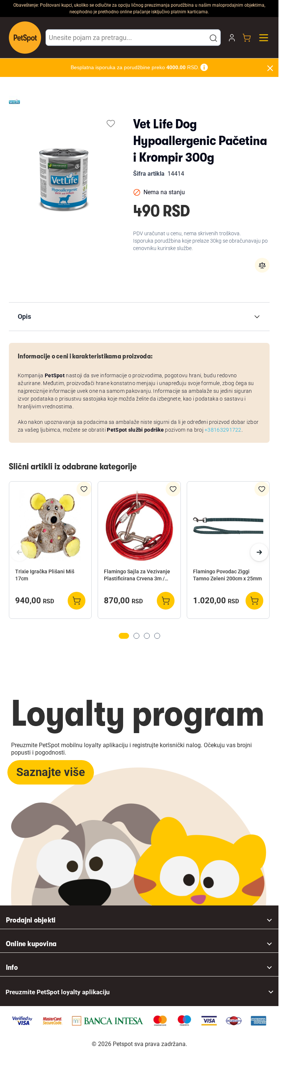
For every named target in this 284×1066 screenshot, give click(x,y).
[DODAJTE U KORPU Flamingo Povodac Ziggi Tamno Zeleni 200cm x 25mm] (254, 601)
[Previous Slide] (19, 552)
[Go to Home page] (25, 37)
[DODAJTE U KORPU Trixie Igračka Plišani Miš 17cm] (76, 601)
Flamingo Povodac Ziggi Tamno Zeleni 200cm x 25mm (227, 575)
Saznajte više (50, 772)
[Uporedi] (262, 265)
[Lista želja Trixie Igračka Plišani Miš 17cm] (84, 489)
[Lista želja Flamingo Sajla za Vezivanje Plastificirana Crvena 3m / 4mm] (173, 489)
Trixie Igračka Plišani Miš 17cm (44, 575)
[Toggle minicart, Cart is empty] (246, 37)
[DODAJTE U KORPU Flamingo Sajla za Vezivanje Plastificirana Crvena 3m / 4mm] (166, 601)
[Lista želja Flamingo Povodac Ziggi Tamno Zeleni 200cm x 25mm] (261, 489)
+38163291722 (222, 430)
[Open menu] (264, 38)
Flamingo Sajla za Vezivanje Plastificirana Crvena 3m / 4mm (137, 576)
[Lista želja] (110, 123)
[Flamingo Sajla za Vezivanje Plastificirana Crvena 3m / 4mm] (139, 525)
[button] (213, 38)
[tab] (124, 636)
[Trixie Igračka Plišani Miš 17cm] (50, 525)
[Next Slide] (259, 552)
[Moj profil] (232, 37)
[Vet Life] (14, 101)
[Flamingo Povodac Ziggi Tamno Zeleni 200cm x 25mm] (228, 525)
